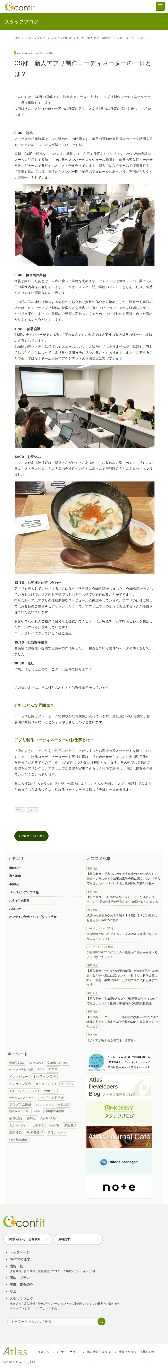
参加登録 (16, 1118)
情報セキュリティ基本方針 (136, 1351)
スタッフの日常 (61, 38)
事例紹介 (15, 884)
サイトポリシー (71, 1351)
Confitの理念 (20, 1259)
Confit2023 (17, 1062)
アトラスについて (44, 1351)
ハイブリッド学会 (51, 1097)
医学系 (36, 1111)
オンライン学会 (20, 1084)
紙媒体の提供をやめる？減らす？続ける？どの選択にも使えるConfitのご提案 (122, 918)
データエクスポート (21, 1097)
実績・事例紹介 (21, 1285)
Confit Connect (58, 1062)
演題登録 (15, 1132)
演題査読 (70, 1125)
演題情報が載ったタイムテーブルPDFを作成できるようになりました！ (122, 936)
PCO (41, 1069)
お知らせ (15, 908)
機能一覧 (16, 1266)
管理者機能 (34, 1132)
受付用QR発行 (49, 1118)
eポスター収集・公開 (21, 1069)
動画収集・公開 (18, 1111)
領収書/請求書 (18, 1139)
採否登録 (54, 1125)
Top (17, 38)
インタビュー (18, 1077)
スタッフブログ (35, 38)
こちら (67, 633)
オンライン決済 (46, 1083)
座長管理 (38, 1125)
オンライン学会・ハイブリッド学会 (33, 916)
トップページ (20, 1252)
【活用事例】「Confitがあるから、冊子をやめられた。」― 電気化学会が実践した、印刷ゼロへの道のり (122, 899)
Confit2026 (36, 1062)
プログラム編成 (20, 1104)
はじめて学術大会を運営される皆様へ (111, 1040)
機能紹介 (15, 868)
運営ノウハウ (56, 1132)
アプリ (20, 810)
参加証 (31, 1118)
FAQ (13, 1292)
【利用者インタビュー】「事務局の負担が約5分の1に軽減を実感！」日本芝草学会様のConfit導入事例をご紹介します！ (123, 1021)
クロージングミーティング (24, 1090)
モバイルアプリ (44, 1104)
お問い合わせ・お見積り (24, 1239)
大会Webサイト (19, 1125)
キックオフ (67, 1083)
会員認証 (63, 1104)
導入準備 (15, 876)
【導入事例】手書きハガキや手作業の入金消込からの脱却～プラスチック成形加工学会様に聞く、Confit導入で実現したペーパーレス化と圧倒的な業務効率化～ (123, 878)
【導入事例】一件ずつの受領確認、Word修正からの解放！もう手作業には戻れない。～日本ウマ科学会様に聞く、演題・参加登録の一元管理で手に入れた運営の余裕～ (122, 977)
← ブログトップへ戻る (31, 835)
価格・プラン (20, 1278)
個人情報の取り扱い (100, 1351)
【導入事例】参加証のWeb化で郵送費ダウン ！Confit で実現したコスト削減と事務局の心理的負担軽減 (122, 1001)
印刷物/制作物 (54, 1111)
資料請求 (64, 1239)
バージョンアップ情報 (24, 892)
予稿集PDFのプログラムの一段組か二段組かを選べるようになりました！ (122, 954)
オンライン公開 (44, 1076)
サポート (32, 810)
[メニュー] (160, 6)
